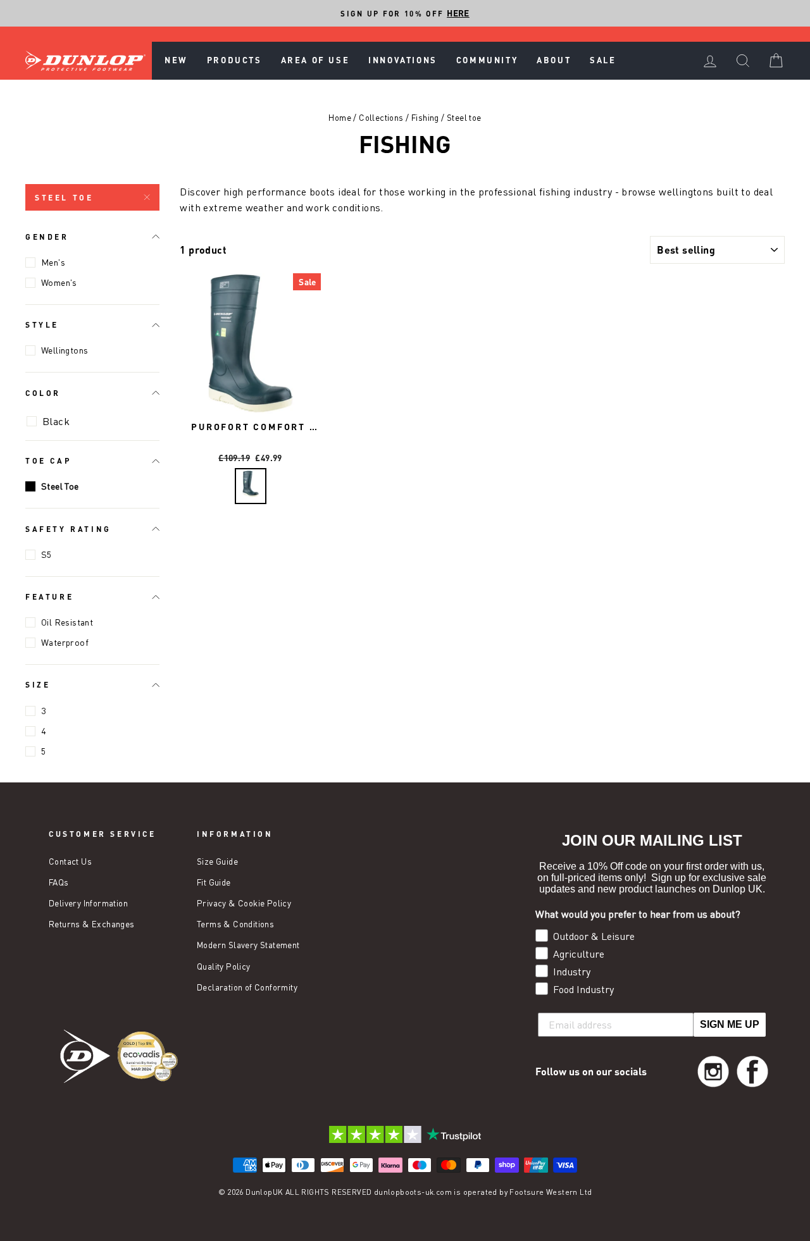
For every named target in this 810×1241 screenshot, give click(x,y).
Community (487, 60)
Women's (59, 282)
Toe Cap (48, 460)
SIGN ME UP (729, 1024)
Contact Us (70, 861)
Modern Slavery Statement (248, 945)
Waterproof (65, 642)
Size (37, 684)
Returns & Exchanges (92, 924)
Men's (53, 262)
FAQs (59, 882)
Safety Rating (68, 528)
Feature (49, 596)
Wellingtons (64, 350)
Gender (47, 236)
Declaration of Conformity (247, 987)
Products (234, 60)
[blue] (250, 486)
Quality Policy (224, 966)
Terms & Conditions (235, 924)
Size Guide (217, 861)
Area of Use (315, 60)
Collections (381, 118)
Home (339, 118)
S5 (46, 554)
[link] (713, 1071)
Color (43, 392)
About (554, 60)
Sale (603, 60)
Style (42, 324)
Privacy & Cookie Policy (244, 903)
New (176, 60)
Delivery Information (88, 903)
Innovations (402, 60)
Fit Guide (214, 882)
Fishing (425, 118)
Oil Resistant (67, 622)
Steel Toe (64, 197)
